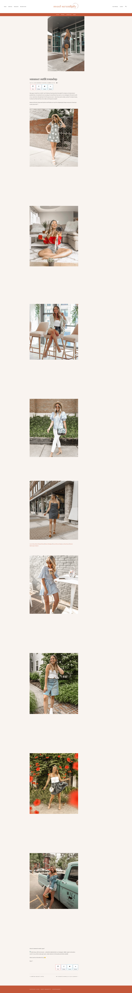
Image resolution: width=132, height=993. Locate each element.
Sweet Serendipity (66, 6)
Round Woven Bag (57, 544)
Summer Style (51, 82)
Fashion (44, 82)
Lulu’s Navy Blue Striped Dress (37, 544)
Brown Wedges (48, 544)
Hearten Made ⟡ (56, 989)
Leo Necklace (65, 544)
